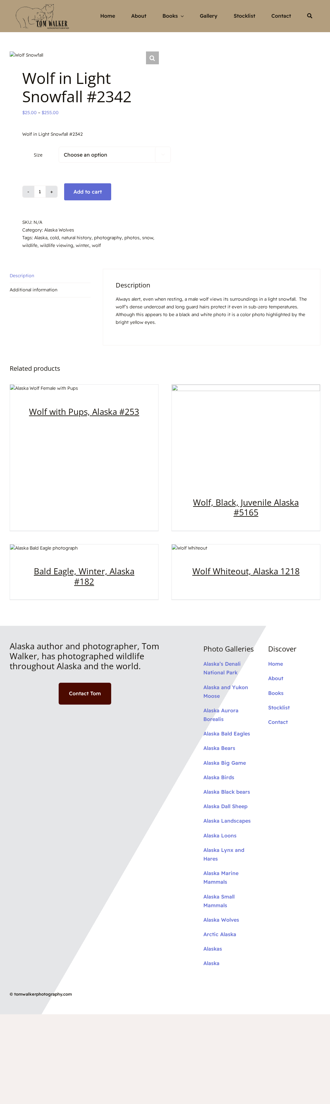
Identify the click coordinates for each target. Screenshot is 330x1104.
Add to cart (87, 191)
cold (54, 238)
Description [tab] (22, 275)
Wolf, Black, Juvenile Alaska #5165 (246, 507)
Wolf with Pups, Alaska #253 (84, 411)
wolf (96, 245)
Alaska (40, 238)
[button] (152, 57)
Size (38, 155)
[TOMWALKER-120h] (44, 5)
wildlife (29, 245)
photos (132, 238)
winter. (82, 245)
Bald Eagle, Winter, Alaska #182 (84, 576)
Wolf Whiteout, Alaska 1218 (246, 571)
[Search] (309, 16)
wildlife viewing (56, 245)
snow (147, 238)
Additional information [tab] (33, 290)
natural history (77, 238)
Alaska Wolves (59, 230)
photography (108, 238)
